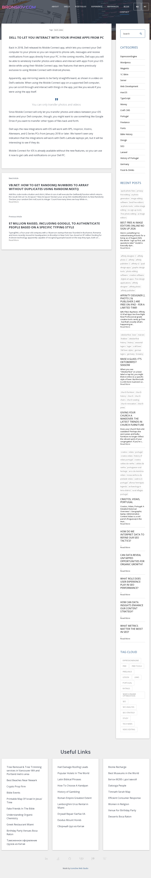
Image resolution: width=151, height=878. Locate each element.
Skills (67, 6)
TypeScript (125, 98)
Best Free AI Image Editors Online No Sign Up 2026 (132, 225)
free (124, 666)
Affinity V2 (135, 263)
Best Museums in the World (123, 773)
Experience (96, 6)
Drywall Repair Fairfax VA (71, 813)
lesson (126, 677)
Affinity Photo (135, 286)
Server (123, 80)
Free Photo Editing (128, 214)
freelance (127, 671)
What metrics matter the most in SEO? (131, 629)
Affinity (131, 260)
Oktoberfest (126, 335)
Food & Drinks (127, 170)
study (125, 718)
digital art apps (127, 279)
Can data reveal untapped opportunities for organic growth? (132, 559)
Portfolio (80, 6)
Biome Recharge (117, 767)
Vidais (131, 452)
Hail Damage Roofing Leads (73, 767)
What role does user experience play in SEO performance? (130, 583)
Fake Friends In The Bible (21, 808)
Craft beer (137, 346)
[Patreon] (93, 858)
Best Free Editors (136, 202)
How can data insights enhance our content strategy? (131, 607)
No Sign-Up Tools (134, 210)
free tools (137, 666)
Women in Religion (118, 804)
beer (134, 335)
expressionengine (131, 660)
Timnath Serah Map (119, 791)
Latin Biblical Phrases (69, 779)
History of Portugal (129, 158)
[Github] (69, 858)
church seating (133, 400)
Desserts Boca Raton (119, 816)
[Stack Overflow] (58, 858)
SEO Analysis (128, 707)
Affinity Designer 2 (128, 256)
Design (123, 140)
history (130, 342)
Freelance (125, 122)
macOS (123, 92)
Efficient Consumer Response (124, 798)
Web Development (129, 86)
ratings (126, 688)
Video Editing (129, 729)
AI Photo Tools (127, 206)
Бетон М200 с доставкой (122, 779)
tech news (58, 30)
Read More (14, 202)
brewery (139, 354)
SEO (122, 146)
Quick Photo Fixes (128, 191)
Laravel (123, 152)
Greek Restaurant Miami (20, 824)
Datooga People (117, 785)
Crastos (124, 452)
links (136, 677)
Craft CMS (125, 110)
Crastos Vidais (126, 456)
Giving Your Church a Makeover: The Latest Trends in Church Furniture (132, 418)
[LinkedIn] (46, 858)
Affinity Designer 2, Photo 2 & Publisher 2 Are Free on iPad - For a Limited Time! (132, 301)
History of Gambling (69, 791)
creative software (136, 275)
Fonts (123, 128)
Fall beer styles (127, 350)
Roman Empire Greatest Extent (75, 798)
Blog (126, 6)
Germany (124, 164)
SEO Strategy (129, 712)
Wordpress (125, 62)
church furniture (127, 392)
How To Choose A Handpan (73, 785)
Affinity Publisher (128, 290)
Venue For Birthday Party (122, 810)
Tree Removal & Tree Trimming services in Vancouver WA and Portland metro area (24, 770)
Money (123, 104)
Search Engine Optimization (129, 695)
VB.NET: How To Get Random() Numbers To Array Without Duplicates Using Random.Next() (49, 187)
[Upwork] (81, 858)
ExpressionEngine (128, 56)
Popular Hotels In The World (73, 773)
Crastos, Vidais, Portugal (130, 501)
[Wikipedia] (104, 858)
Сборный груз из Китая (71, 826)
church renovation (128, 403)
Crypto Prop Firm (16, 786)
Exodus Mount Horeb (69, 820)
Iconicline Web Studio (79, 868)
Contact (124, 12)
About (55, 6)
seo (124, 701)
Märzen (141, 335)
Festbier (124, 338)
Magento (124, 68)
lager (129, 346)
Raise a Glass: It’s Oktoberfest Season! (131, 362)
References (113, 6)
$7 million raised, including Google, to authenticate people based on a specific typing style (54, 225)
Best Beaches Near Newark (22, 780)
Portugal (124, 116)
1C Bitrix (124, 74)
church (130, 396)
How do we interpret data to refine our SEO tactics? (132, 536)
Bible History (126, 134)
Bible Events (13, 792)
